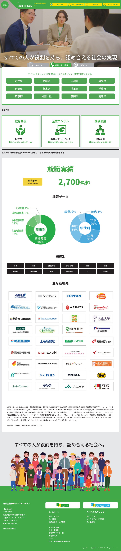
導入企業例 (91, 522)
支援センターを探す (61, 65)
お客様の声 (53, 536)
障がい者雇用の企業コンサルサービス (61, 142)
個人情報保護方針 (9, 528)
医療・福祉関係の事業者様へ (59, 541)
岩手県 (19, 81)
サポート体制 (54, 527)
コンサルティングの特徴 (95, 519)
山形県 (74, 81)
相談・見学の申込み (78, 4)
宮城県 (46, 81)
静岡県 (74, 96)
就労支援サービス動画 (57, 522)
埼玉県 (74, 88)
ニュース (39, 65)
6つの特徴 (52, 519)
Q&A (51, 538)
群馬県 (19, 88)
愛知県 (102, 96)
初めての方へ (54, 516)
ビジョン (84, 65)
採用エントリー (113, 4)
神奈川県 (47, 96)
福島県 (102, 81)
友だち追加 (60, 4)
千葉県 (102, 88)
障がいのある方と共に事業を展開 (101, 142)
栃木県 (46, 88)
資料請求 (95, 4)
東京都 (19, 96)
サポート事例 (54, 530)
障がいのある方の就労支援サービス (21, 142)
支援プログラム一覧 (56, 533)
